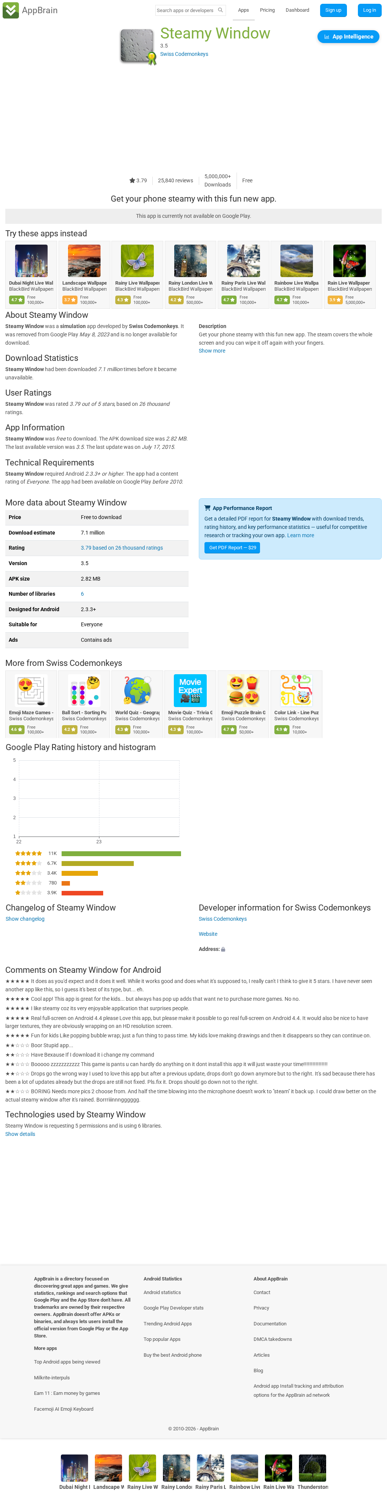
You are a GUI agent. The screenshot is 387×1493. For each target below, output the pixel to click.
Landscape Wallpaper (84, 283)
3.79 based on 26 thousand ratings (122, 548)
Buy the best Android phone (173, 1355)
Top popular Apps (162, 1339)
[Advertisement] (193, 120)
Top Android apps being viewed (67, 1362)
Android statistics (162, 1292)
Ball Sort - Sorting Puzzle (84, 712)
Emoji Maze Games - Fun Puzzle (31, 712)
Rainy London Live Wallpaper (191, 283)
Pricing (267, 10)
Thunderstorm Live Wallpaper (312, 1487)
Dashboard (297, 10)
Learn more (300, 535)
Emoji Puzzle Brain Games (243, 712)
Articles (262, 1355)
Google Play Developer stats (174, 1308)
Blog (258, 1370)
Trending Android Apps (168, 1324)
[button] (290, 949)
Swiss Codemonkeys (84, 663)
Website (208, 934)
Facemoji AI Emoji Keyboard (63, 1409)
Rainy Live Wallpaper (137, 283)
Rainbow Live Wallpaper (296, 283)
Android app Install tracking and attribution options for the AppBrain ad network (299, 1390)
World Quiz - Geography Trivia (137, 712)
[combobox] (185, 10)
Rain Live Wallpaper (349, 283)
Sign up (333, 10)
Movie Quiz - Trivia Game (191, 712)
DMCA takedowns (273, 1339)
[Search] (220, 10)
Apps (243, 10)
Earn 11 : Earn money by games (67, 1393)
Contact (262, 1292)
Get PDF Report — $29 (232, 547)
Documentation (270, 1324)
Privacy (261, 1308)
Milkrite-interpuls (52, 1378)
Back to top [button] (370, 1431)
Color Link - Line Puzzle (296, 712)
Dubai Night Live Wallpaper (31, 283)
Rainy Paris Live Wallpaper (243, 283)
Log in (369, 10)
